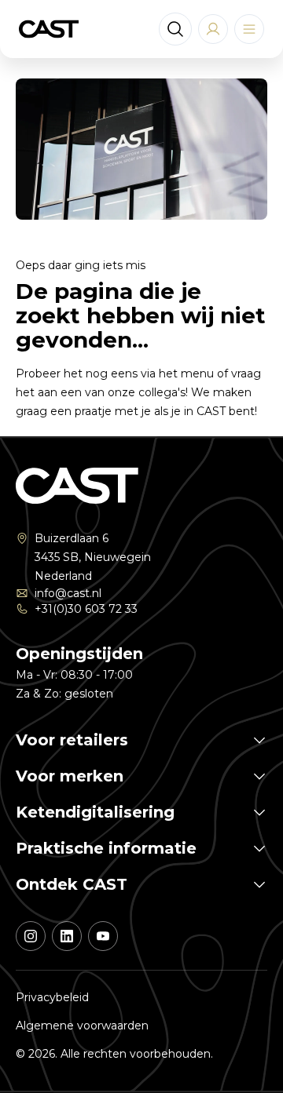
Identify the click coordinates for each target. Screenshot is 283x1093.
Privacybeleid (52, 997)
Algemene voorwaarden (82, 1025)
